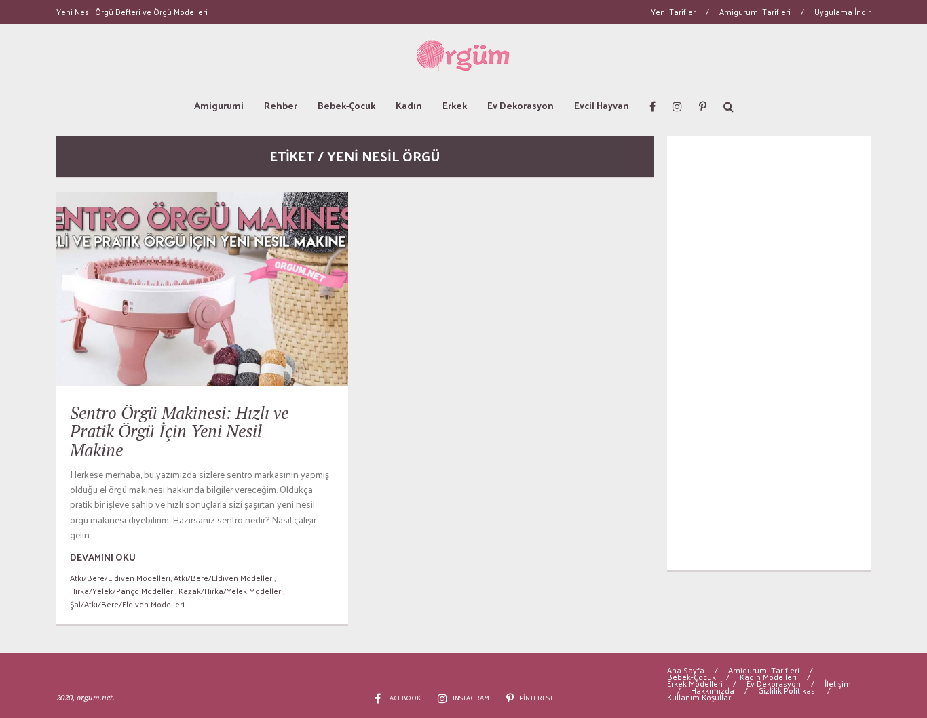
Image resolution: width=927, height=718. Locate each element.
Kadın (409, 105)
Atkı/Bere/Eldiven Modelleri (120, 577)
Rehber (280, 105)
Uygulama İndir (842, 11)
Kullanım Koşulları (700, 697)
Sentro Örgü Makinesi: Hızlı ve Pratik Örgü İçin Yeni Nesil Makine (179, 431)
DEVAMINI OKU (103, 557)
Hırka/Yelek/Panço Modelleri (122, 590)
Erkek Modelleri (695, 683)
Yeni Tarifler (673, 11)
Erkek (454, 105)
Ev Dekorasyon (520, 105)
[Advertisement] (769, 353)
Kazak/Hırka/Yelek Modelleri (230, 590)
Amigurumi (219, 105)
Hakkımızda (712, 690)
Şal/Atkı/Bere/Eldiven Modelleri (127, 604)
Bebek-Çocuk (346, 105)
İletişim (838, 683)
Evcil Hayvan (601, 105)
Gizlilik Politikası (787, 690)
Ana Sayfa (685, 669)
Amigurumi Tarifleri (755, 11)
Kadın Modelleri (768, 676)
